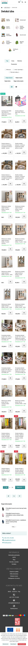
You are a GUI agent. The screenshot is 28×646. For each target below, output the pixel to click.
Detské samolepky (8, 35)
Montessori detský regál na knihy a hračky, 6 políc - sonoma (20, 274)
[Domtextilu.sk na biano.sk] (17, 621)
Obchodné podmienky (14, 555)
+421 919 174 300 (9, 537)
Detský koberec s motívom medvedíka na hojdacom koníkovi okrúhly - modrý (6, 177)
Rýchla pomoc (7, 542)
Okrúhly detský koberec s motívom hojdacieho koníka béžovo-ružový (20, 177)
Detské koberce (8, 27)
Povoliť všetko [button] (22, 644)
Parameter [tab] (14, 64)
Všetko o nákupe (14, 569)
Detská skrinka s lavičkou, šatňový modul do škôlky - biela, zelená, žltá (19, 471)
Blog (14, 559)
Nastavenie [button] (5, 644)
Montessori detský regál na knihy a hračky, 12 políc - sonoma (6, 241)
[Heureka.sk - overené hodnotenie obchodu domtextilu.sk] (11, 621)
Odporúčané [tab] (9, 77)
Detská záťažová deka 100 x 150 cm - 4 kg (20, 112)
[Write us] (14, 606)
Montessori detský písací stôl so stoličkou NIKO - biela (20, 402)
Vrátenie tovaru (14, 576)
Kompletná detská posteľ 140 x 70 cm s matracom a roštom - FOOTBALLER (6, 338)
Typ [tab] (7, 61)
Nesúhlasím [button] (13, 644)
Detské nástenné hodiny (22, 27)
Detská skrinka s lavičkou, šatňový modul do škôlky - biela (5, 471)
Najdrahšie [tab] (8, 81)
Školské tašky (22, 42)
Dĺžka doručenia (14, 574)
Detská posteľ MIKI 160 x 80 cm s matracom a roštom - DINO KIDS (6, 113)
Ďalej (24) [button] (19, 487)
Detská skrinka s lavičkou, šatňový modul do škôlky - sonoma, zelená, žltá (6, 436)
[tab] (11, 86)
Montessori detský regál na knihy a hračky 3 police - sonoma (6, 208)
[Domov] (5, 2)
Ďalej (13, 526)
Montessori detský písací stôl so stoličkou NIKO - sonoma (6, 403)
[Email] (14, 600)
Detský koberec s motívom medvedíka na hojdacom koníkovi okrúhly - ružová (6, 146)
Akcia (8, 69)
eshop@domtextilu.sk (9, 540)
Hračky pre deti (15, 50)
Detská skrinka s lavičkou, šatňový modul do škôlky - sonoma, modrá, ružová (19, 436)
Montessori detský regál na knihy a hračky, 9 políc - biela (20, 306)
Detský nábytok (8, 20)
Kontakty (14, 564)
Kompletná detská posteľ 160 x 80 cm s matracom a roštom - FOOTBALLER (6, 370)
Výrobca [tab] (19, 61)
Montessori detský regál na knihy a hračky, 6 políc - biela (6, 306)
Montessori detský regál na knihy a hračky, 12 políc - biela (20, 240)
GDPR (14, 557)
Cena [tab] (12, 61)
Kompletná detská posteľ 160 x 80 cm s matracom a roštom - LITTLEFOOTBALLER (20, 370)
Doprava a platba (14, 571)
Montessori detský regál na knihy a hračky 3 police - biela (6, 273)
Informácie (14, 552)
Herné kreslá (23, 34)
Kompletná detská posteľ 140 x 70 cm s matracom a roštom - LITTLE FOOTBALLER (20, 338)
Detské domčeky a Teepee (8, 42)
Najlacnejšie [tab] (19, 77)
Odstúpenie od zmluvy (14, 578)
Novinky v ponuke (14, 562)
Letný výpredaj (18, 69)
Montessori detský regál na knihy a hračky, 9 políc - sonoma (20, 208)
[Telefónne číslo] (14, 594)
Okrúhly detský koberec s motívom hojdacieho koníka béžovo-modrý (20, 146)
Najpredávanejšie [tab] (18, 81)
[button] (10, 121)
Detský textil (23, 20)
